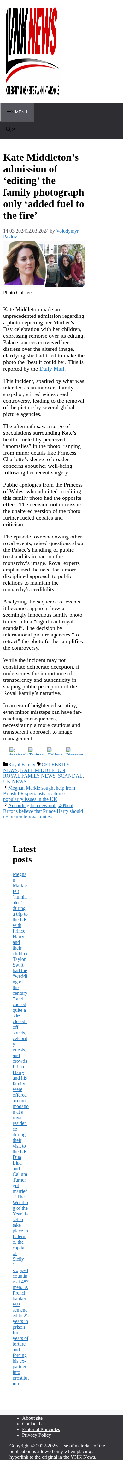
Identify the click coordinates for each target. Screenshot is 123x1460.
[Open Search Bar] (11, 130)
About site (32, 1418)
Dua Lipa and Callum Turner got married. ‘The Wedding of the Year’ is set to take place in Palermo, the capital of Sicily (20, 1208)
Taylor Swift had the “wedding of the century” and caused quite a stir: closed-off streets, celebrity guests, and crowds (20, 1010)
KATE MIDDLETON (42, 770)
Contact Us (33, 1423)
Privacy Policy (36, 1435)
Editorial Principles (41, 1429)
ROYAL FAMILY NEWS (29, 776)
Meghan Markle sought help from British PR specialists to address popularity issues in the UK (39, 793)
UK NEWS (14, 781)
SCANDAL (70, 776)
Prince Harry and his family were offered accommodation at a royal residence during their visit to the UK (21, 1109)
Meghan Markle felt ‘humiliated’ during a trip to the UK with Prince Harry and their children (21, 914)
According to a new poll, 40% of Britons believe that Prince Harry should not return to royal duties (43, 811)
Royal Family (21, 764)
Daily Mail (51, 369)
